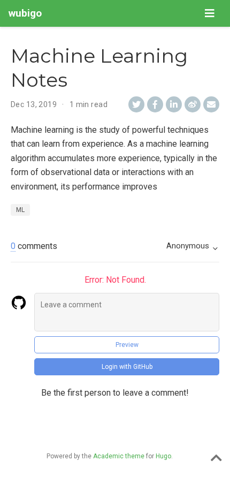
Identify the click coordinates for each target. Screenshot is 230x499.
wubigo (25, 13)
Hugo (163, 456)
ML (20, 210)
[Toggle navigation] (209, 13)
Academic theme (118, 456)
